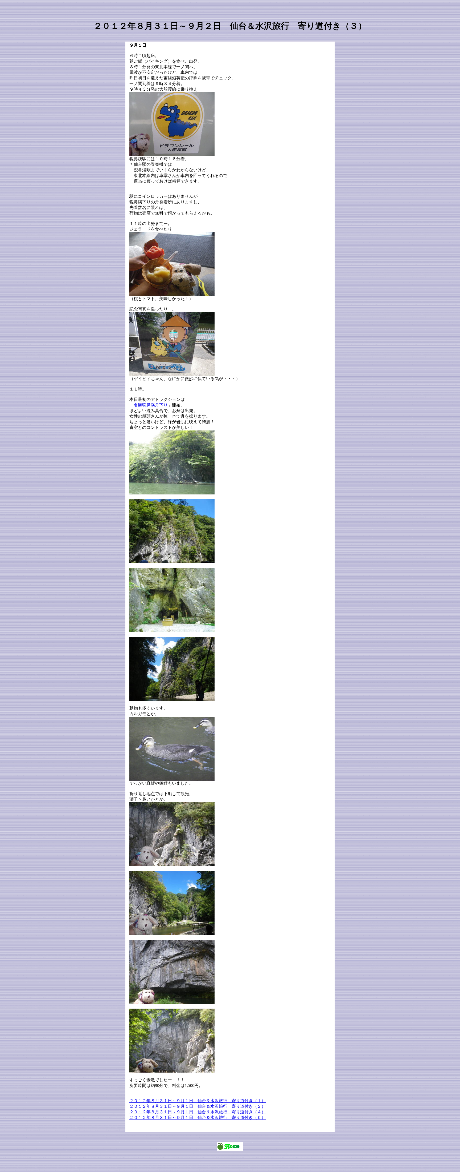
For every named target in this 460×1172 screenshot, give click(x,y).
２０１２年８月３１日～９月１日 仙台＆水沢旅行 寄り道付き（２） (197, 1106)
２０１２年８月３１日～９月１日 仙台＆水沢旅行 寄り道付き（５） (197, 1117)
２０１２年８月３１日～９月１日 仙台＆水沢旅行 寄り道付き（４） (197, 1112)
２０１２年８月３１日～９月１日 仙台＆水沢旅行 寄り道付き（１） (197, 1100)
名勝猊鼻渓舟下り (151, 405)
